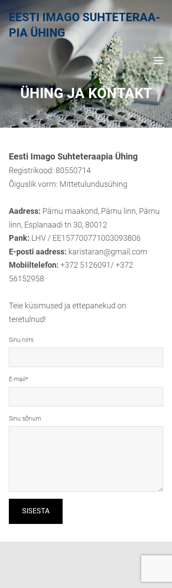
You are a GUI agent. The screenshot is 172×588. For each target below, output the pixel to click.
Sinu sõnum (25, 418)
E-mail (17, 379)
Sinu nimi (21, 339)
